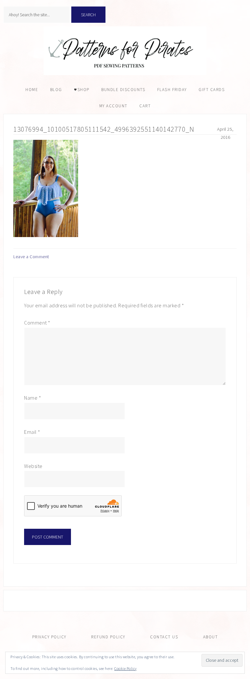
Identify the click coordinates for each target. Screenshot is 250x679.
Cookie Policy (125, 668)
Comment (37, 322)
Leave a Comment (31, 257)
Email (32, 432)
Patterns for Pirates (125, 50)
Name (32, 397)
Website (33, 466)
